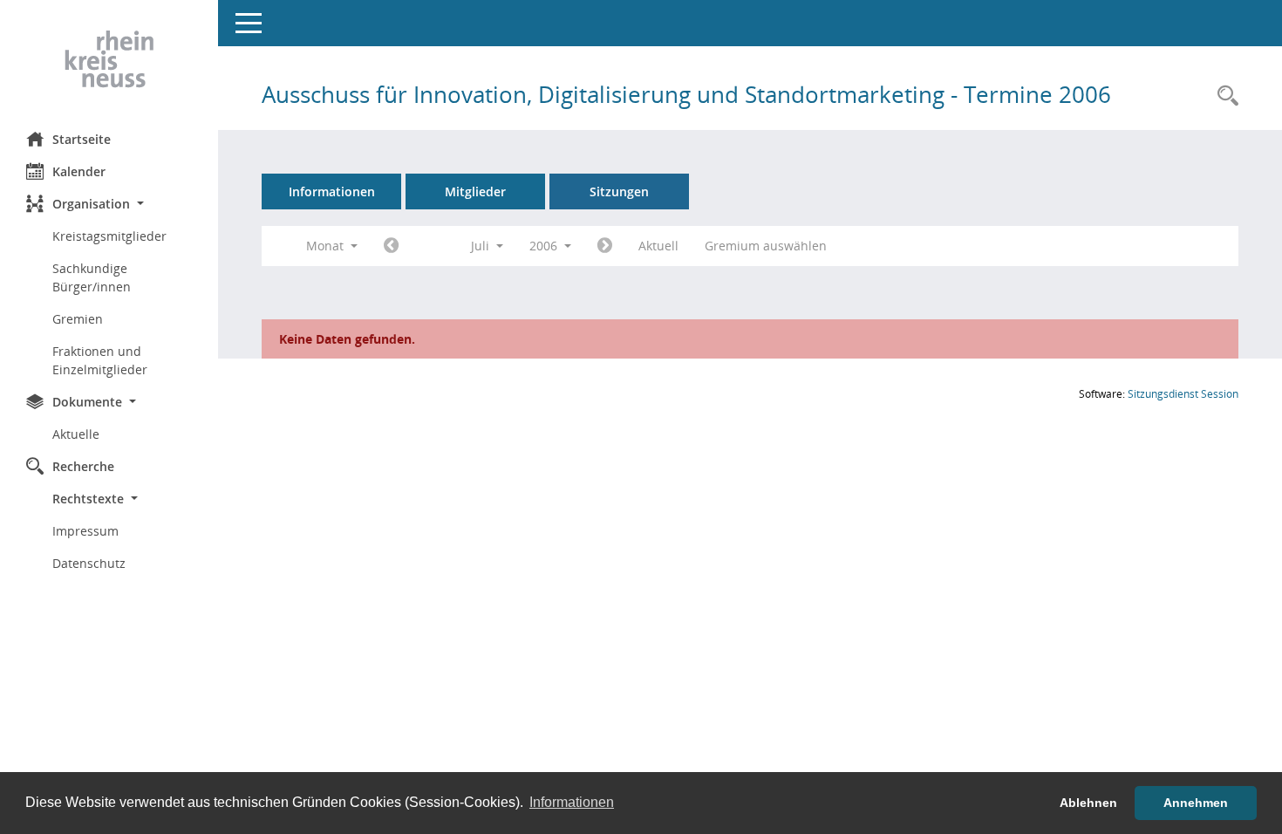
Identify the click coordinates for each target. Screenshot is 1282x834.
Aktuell (658, 245)
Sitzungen (619, 191)
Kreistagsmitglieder (109, 236)
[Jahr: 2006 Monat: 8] (604, 246)
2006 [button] (545, 245)
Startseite (81, 139)
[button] (109, 204)
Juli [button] (482, 245)
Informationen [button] (571, 802)
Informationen (332, 191)
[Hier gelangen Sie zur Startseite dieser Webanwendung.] (109, 59)
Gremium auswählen (766, 245)
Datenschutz (89, 563)
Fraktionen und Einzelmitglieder (99, 360)
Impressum (85, 531)
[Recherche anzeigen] (1223, 96)
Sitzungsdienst (1183, 393)
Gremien (77, 319)
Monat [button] (326, 245)
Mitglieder (475, 191)
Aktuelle (75, 434)
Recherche (83, 466)
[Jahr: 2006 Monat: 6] (391, 246)
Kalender (79, 171)
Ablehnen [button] (1088, 803)
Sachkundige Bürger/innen (91, 277)
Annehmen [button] (1195, 803)
